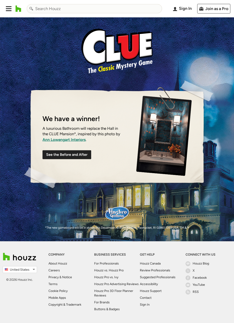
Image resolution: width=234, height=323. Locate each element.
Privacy (53, 277)
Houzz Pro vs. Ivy (106, 277)
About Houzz (57, 263)
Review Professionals (155, 270)
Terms (53, 284)
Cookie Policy (58, 291)
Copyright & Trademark (64, 305)
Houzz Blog (201, 263)
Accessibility (149, 284)
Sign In (145, 305)
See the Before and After (67, 154)
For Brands (102, 302)
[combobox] (94, 8)
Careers (54, 270)
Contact (146, 298)
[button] (9, 9)
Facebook (200, 278)
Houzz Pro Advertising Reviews (116, 284)
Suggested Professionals (158, 277)
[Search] (31, 8)
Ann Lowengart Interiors (64, 139)
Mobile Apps (57, 298)
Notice (67, 277)
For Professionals (106, 263)
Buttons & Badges (107, 309)
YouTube (199, 285)
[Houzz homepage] (18, 9)
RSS (196, 292)
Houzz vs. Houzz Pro (109, 270)
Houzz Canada (150, 263)
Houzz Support (151, 291)
